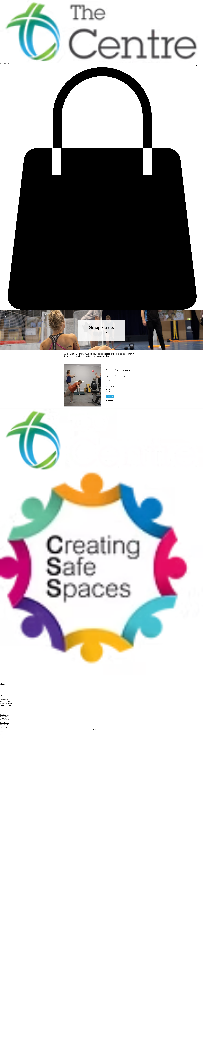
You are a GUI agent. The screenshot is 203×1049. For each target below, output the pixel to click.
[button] (1, 63)
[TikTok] (101, 736)
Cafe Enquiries (4, 727)
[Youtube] (101, 739)
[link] (120, 371)
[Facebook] (101, 729)
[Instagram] (101, 733)
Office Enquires (4, 726)
